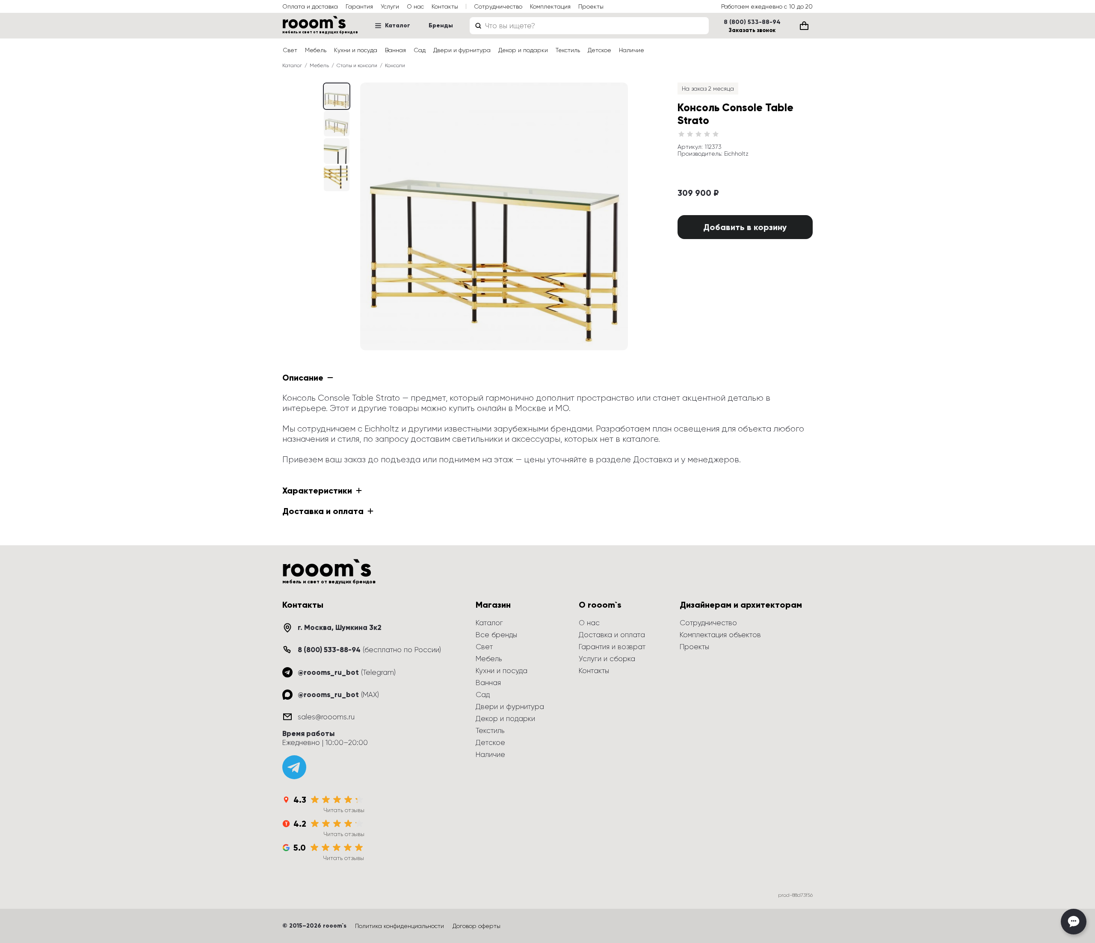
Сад (420, 50)
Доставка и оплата (612, 634)
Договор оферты (476, 925)
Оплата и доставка (310, 6)
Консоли (395, 65)
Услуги (390, 6)
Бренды (441, 25)
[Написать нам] (1073, 921)
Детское (599, 50)
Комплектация (550, 6)
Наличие (631, 50)
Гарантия (359, 6)
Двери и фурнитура (462, 50)
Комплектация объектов (720, 634)
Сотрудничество (498, 6)
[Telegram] (294, 767)
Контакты (445, 6)
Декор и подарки (523, 50)
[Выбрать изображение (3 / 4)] (336, 178)
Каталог (397, 25)
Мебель (315, 50)
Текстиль (568, 50)
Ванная (395, 50)
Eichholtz (736, 153)
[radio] (681, 134)
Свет (290, 50)
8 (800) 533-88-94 (752, 22)
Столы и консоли (357, 65)
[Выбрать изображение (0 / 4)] (336, 96)
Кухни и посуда (355, 50)
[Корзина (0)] (804, 25)
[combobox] (589, 25)
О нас (415, 6)
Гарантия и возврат (612, 646)
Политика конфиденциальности (399, 925)
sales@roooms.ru (326, 716)
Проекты (591, 6)
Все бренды (496, 634)
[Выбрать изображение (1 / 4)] (336, 123)
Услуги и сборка (607, 658)
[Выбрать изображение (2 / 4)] (336, 151)
